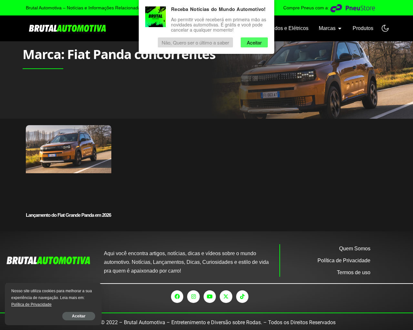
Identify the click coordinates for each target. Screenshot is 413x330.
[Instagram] (193, 296)
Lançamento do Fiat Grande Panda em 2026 (68, 215)
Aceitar (79, 316)
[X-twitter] (226, 296)
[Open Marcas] (339, 28)
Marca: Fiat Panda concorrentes (119, 54)
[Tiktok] (242, 296)
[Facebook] (177, 296)
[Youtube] (210, 296)
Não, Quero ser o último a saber (195, 42)
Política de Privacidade (31, 304)
